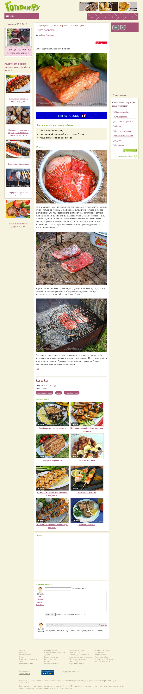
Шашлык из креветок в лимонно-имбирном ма (52, 494)
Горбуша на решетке (52, 460)
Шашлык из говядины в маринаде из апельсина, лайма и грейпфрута (18, 133)
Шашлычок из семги (87, 492)
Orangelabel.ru (24, 674)
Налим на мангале (87, 524)
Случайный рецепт (76, 664)
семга (58, 392)
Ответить (103, 625)
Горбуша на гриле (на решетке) (18, 193)
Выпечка (22, 652)
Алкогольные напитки (77, 650)
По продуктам (75, 661)
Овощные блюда (50, 650)
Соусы (47, 661)
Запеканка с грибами (124, 121)
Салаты (22, 650)
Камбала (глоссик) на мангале (52, 428)
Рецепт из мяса (25, 655)
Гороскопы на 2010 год (104, 659)
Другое (118, 140)
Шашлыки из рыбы (44, 392)
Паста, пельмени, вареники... (55, 652)
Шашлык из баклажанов (18, 164)
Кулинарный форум (102, 650)
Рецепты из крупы (51, 657)
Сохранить (102, 43)
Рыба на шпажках (87, 460)
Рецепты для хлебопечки (79, 655)
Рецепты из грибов (51, 659)
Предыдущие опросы (125, 156)
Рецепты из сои (75, 652)
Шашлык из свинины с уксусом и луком (18, 225)
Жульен (118, 126)
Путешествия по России (104, 661)
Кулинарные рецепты (43, 25)
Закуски (22, 661)
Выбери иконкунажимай (40, 600)
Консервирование (26, 664)
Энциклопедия (100, 655)
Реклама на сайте (101, 657)
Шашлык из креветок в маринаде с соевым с (52, 526)
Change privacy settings (70, 671)
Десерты (47, 655)
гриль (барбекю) (71, 392)
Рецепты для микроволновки (80, 657)
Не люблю (119, 145)
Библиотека (99, 652)
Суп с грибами (121, 116)
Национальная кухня (77, 659)
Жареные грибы (121, 112)
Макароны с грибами (124, 135)
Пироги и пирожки (123, 131)
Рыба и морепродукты (60, 25)
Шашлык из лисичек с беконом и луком (18, 100)
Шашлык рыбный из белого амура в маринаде (86, 430)
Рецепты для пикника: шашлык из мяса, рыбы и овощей (17, 67)
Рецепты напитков (51, 664)
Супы (21, 657)
